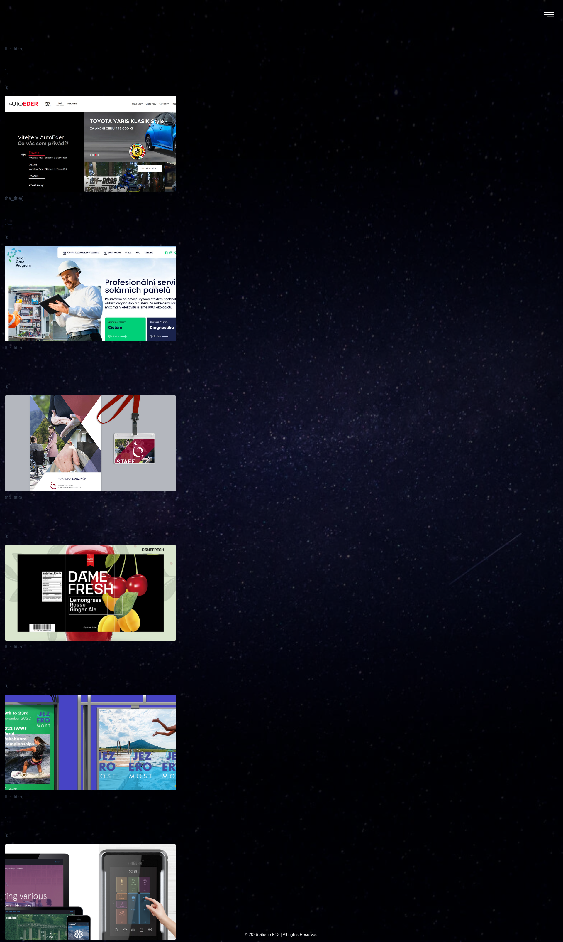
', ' (8, 71)
